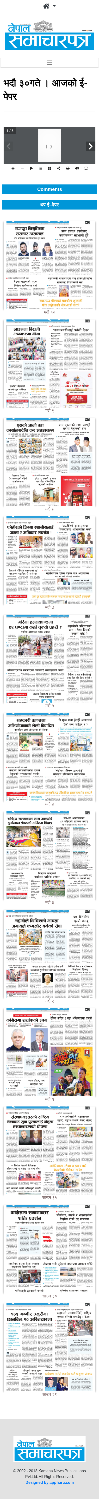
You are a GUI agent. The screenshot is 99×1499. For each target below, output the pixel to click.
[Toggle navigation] (49, 63)
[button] (49, 6)
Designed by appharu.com (49, 1482)
